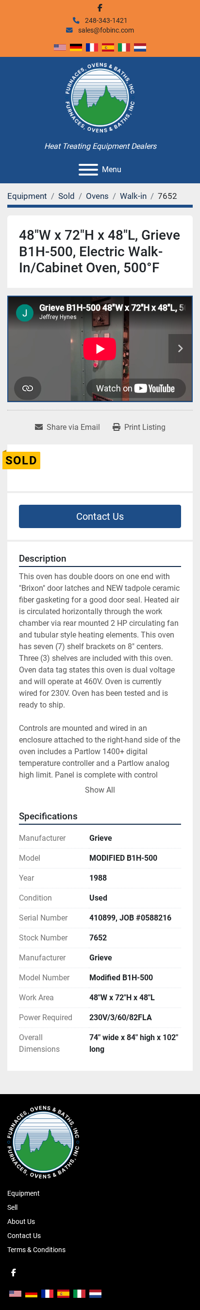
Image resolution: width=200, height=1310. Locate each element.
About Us (21, 1221)
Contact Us (100, 516)
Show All (100, 790)
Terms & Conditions (36, 1250)
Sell (12, 1207)
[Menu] (88, 170)
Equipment (23, 1193)
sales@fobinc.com (105, 30)
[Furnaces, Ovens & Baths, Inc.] (43, 1142)
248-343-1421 (105, 20)
